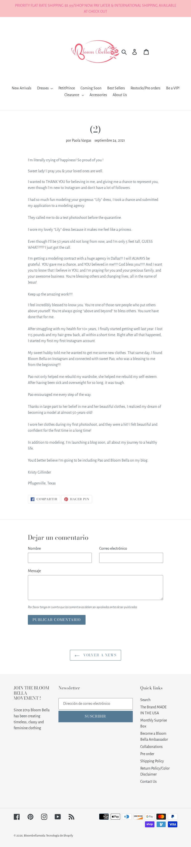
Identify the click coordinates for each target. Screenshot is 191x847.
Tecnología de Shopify (59, 835)
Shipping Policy (152, 761)
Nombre (34, 548)
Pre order (147, 754)
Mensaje (34, 571)
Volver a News (99, 655)
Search (145, 700)
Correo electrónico (113, 548)
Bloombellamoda (34, 835)
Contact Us (148, 782)
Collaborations (151, 747)
